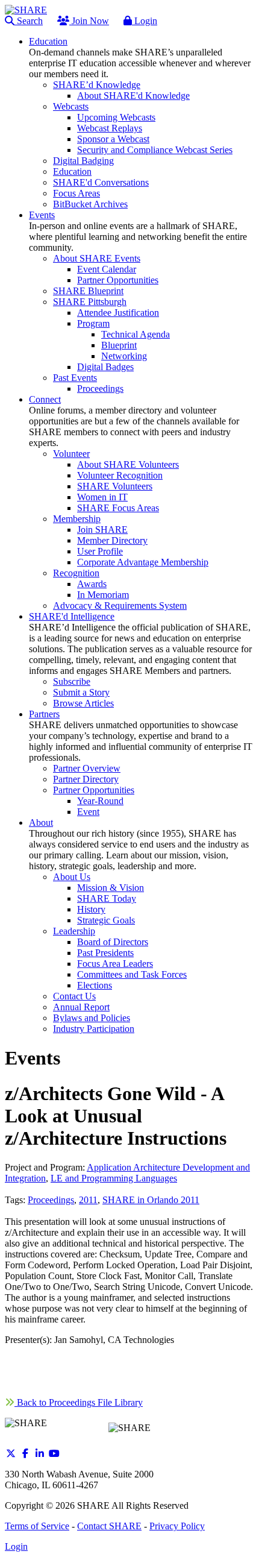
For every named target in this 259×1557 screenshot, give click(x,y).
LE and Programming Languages (114, 1178)
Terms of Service (37, 1526)
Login (144, 21)
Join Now (89, 21)
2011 (88, 1200)
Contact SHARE (109, 1526)
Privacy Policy (177, 1526)
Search (28, 21)
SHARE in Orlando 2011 (150, 1200)
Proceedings (51, 1200)
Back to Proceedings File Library (78, 1402)
